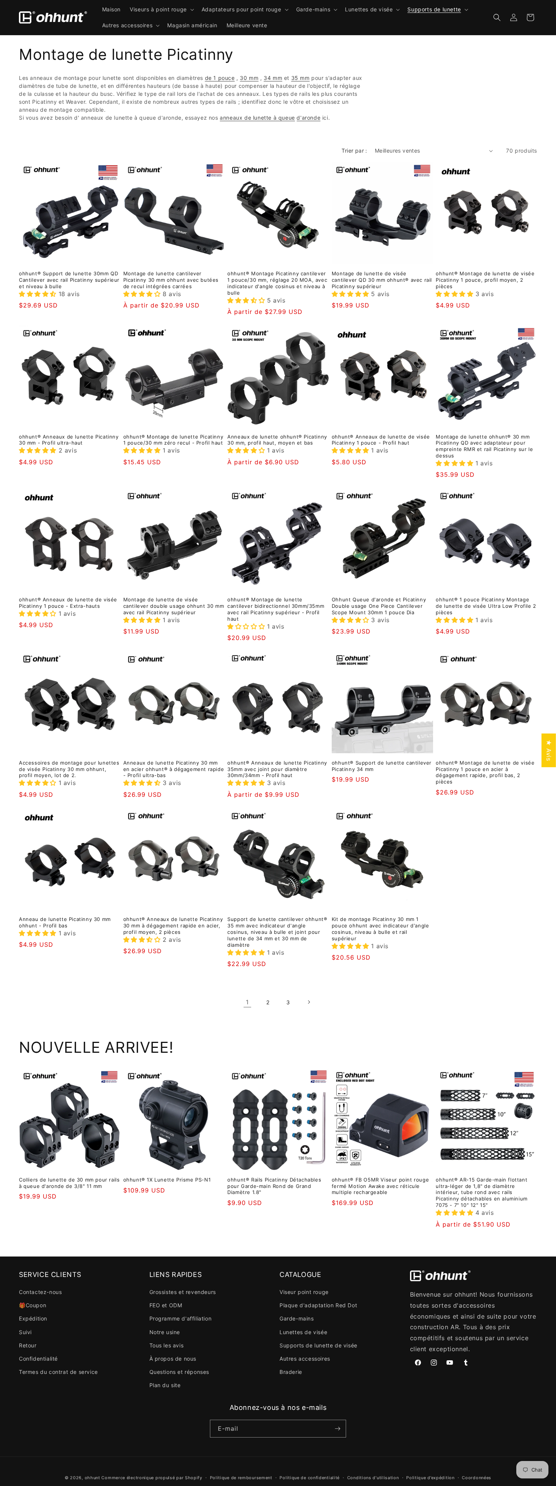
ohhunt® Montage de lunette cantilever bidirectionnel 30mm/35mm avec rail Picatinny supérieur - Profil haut (275, 609)
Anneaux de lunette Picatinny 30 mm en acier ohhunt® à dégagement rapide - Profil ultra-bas (173, 769)
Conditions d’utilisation (373, 1477)
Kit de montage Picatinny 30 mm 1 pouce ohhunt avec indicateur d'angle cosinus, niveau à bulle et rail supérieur (380, 928)
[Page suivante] (308, 1002)
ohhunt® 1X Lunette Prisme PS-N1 (167, 1180)
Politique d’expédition (430, 1477)
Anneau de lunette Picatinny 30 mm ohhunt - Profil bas (65, 922)
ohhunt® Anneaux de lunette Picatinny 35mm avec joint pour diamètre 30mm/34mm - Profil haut (277, 769)
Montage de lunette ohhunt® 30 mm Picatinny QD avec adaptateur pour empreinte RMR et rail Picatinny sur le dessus (484, 446)
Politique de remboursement (241, 1477)
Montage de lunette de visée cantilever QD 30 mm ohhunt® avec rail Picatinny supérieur (382, 279)
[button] (161, 9)
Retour (28, 1345)
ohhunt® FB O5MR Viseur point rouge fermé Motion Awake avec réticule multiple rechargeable (380, 1186)
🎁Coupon (32, 1305)
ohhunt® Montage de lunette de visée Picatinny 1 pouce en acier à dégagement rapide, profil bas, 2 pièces (485, 772)
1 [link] (247, 1002)
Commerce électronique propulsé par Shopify (151, 1477)
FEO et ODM (165, 1305)
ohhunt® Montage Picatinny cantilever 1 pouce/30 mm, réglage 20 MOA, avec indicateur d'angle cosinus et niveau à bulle (277, 283)
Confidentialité (38, 1358)
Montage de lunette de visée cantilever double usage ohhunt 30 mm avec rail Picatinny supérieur (173, 605)
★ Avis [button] (549, 750)
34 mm (273, 78)
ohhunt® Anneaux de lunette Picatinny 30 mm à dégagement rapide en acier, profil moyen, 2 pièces (173, 925)
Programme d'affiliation (180, 1318)
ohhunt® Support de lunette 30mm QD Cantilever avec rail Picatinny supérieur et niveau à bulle (69, 279)
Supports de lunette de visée (318, 1345)
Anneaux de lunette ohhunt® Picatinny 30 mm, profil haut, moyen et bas (277, 440)
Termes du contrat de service (58, 1372)
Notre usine (164, 1332)
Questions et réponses (179, 1372)
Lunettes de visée (303, 1332)
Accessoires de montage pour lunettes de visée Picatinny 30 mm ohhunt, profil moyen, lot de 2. (69, 769)
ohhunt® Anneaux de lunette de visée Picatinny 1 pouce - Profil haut (381, 440)
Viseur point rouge (304, 1292)
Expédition (33, 1318)
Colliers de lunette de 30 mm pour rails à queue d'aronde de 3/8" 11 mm (69, 1183)
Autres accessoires (305, 1358)
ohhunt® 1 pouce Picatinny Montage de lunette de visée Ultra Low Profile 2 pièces (486, 605)
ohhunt (92, 1477)
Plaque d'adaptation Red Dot (318, 1305)
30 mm (249, 78)
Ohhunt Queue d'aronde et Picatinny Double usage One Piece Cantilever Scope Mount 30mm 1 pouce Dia (379, 605)
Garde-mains (297, 1318)
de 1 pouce (220, 78)
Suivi (25, 1332)
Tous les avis (166, 1345)
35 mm (300, 78)
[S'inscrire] (337, 1429)
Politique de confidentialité (310, 1477)
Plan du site (165, 1385)
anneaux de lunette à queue (257, 117)
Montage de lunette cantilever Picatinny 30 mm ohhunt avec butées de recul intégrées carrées (171, 279)
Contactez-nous (40, 1292)
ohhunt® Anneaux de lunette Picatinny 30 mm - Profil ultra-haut (69, 440)
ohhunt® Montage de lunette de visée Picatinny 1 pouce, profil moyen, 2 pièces (485, 279)
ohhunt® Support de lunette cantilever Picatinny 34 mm (382, 766)
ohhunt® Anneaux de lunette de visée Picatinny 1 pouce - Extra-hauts (68, 602)
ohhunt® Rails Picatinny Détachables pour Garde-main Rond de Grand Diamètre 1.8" (274, 1186)
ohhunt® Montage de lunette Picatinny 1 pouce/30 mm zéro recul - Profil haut (173, 440)
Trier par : (354, 150)
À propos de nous (173, 1358)
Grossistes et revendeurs (182, 1292)
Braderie (291, 1372)
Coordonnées (476, 1477)
